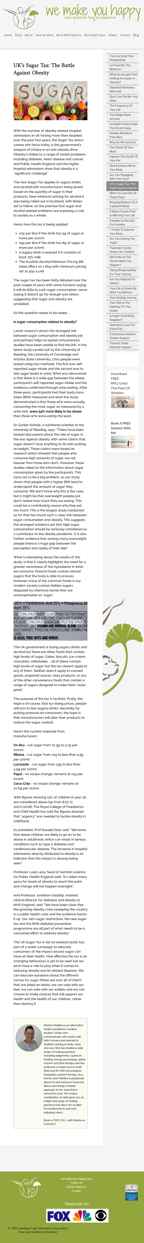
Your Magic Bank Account (120, 116)
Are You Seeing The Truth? (122, 240)
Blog (136, 35)
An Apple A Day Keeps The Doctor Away (124, 126)
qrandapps (24, 1228)
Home (8, 35)
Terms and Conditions (30, 1232)
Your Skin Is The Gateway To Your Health (120, 306)
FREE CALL (60, 1120)
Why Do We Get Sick (123, 142)
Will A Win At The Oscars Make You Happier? (121, 261)
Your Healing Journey (123, 297)
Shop (18, 35)
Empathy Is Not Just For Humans (122, 222)
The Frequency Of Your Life (121, 107)
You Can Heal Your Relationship (122, 58)
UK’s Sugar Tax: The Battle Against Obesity (123, 185)
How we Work (44, 35)
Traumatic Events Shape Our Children (122, 249)
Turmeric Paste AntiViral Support (120, 345)
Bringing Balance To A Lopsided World (123, 204)
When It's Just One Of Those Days (123, 195)
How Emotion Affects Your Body (122, 167)
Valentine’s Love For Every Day (122, 326)
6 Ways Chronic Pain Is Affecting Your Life (123, 213)
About (29, 35)
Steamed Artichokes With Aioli (122, 89)
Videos (112, 35)
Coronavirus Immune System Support (123, 336)
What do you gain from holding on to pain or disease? (124, 78)
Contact (125, 35)
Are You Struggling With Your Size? (121, 176)
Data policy (60, 1228)
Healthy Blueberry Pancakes (121, 135)
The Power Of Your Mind (121, 149)
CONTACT (50, 1124)
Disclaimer (51, 1232)
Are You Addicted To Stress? (122, 281)
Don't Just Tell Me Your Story (124, 98)
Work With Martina (68, 35)
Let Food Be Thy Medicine (120, 67)
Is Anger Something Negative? (122, 317)
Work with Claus (94, 35)
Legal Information (41, 1228)
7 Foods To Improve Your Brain (122, 231)
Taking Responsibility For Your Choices (123, 272)
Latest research (26, 331)
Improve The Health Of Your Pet (124, 158)
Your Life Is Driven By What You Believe (123, 290)
